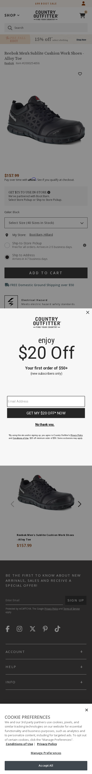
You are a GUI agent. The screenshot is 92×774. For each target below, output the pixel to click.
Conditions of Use (19, 744)
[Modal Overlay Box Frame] (46, 387)
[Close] (87, 710)
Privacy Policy (47, 744)
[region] (46, 739)
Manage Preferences (46, 753)
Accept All (46, 765)
